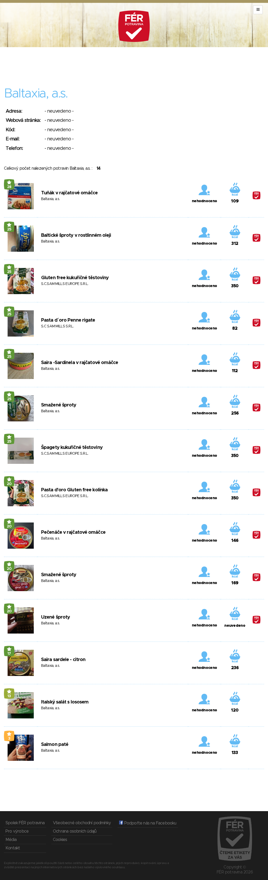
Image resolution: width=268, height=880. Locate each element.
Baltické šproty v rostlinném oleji (76, 235)
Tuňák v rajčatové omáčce (69, 193)
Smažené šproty (58, 405)
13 (9, 696)
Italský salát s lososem (64, 702)
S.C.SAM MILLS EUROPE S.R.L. (64, 284)
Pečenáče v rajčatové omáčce (73, 532)
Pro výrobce (17, 831)
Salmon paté (54, 744)
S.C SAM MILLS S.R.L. (57, 326)
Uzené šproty (55, 617)
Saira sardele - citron (63, 659)
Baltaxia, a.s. (50, 199)
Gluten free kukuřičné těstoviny (75, 278)
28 (9, 187)
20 (9, 484)
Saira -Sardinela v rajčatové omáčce (79, 362)
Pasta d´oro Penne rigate (68, 320)
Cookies (60, 840)
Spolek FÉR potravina (24, 823)
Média (10, 840)
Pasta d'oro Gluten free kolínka (74, 490)
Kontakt (12, 848)
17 (9, 654)
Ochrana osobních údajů (74, 831)
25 (9, 229)
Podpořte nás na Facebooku (149, 823)
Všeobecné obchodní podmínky (82, 823)
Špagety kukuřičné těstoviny (72, 447)
